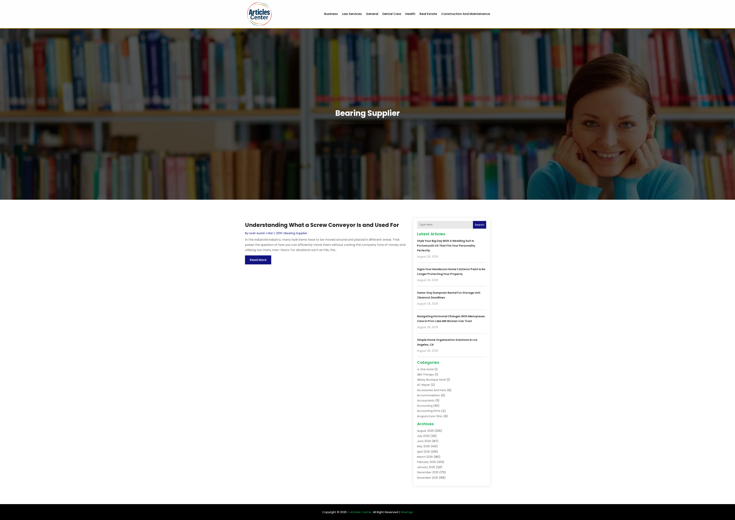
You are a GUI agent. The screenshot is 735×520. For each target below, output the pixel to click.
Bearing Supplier (295, 233)
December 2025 (428, 472)
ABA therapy (425, 374)
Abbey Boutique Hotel (431, 380)
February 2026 (426, 462)
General (372, 14)
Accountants (425, 400)
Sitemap (407, 512)
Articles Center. (361, 512)
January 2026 (426, 467)
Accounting (425, 406)
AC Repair (423, 385)
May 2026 (423, 446)
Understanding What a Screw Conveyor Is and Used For (322, 225)
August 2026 (425, 431)
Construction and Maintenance (465, 14)
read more (258, 260)
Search (479, 225)
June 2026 (424, 441)
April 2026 (423, 452)
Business (331, 14)
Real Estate (428, 14)
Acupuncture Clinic (430, 416)
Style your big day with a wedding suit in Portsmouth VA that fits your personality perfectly (446, 245)
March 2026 (425, 457)
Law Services (352, 14)
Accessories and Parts (431, 390)
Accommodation (428, 395)
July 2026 (423, 436)
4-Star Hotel (425, 369)
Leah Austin (257, 233)
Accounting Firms (428, 411)
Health (410, 14)
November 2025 (427, 478)
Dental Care (391, 14)
